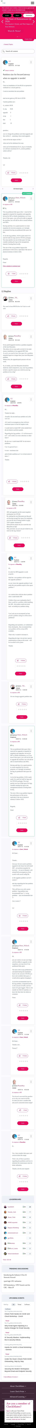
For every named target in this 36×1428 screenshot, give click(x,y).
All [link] (13, 1304)
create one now (16, 1419)
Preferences (29, 15)
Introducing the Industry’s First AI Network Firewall (15, 1276)
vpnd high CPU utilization (12, 1281)
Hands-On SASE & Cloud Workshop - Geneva (18, 1348)
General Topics (8, 44)
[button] (7, 15)
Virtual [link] (19, 1304)
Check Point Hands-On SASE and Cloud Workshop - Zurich (17, 1315)
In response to (7, 204)
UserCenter (18, 1426)
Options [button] (32, 44)
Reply (16, 180)
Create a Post (28, 39)
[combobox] (18, 51)
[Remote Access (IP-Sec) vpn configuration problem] (33, 189)
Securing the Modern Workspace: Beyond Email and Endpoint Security (18, 1370)
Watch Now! (14, 31)
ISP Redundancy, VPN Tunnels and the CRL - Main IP (17, 1286)
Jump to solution (9, 70)
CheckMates (10, 1377)
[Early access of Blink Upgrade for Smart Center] (3, 189)
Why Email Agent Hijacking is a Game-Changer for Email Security (17, 1327)
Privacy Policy (29, 10)
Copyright (13, 1424)
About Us (29, 1424)
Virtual (7, 1320)
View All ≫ (7, 1260)
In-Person (8, 1309)
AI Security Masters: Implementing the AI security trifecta (17, 1338)
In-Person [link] (27, 1304)
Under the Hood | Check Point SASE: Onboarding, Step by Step (18, 1360)
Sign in (8, 1411)
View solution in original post (11, 266)
